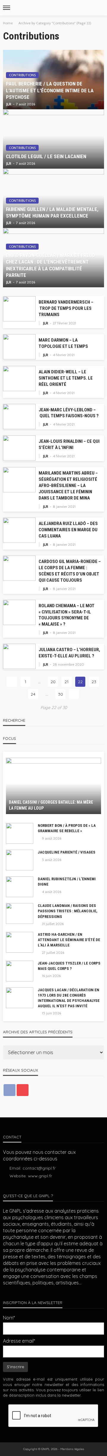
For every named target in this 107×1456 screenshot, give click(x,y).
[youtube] (22, 1090)
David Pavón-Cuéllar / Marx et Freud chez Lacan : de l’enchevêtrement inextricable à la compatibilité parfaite (50, 265)
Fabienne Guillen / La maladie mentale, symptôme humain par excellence (52, 212)
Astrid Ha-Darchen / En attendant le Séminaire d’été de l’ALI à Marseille (69, 939)
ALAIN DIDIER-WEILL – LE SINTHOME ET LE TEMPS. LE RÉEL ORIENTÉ (66, 378)
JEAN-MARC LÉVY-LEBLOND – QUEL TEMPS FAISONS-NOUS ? (69, 413)
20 (53, 681)
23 (94, 681)
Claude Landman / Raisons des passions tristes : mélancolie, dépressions (67, 911)
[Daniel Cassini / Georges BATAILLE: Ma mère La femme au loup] (53, 786)
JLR (8, 104)
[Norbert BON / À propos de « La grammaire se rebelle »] (19, 833)
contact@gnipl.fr (39, 1168)
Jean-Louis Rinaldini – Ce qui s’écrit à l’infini (69, 444)
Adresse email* (19, 1341)
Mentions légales (72, 1449)
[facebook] (9, 1090)
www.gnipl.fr (40, 1176)
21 (66, 681)
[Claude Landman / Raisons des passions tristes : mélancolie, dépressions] (19, 913)
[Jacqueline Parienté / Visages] (19, 860)
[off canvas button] (6, 7)
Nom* (9, 1318)
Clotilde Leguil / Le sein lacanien (46, 156)
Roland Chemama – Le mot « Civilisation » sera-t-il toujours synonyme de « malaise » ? (67, 615)
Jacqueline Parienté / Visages (66, 852)
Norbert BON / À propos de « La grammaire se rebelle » (67, 828)
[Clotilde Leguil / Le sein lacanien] (53, 139)
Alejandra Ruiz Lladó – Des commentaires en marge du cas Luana (68, 530)
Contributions (22, 75)
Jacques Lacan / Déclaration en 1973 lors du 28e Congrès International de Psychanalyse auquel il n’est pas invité (69, 998)
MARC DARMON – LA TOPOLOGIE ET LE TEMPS (63, 343)
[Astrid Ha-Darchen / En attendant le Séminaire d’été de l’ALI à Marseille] (19, 942)
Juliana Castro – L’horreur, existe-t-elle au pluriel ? (69, 653)
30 (60, 694)
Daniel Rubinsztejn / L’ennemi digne (67, 881)
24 (33, 694)
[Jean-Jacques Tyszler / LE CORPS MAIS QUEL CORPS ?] (19, 971)
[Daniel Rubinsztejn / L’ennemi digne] (19, 886)
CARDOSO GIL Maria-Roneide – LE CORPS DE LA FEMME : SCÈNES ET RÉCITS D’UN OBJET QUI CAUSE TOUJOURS (70, 571)
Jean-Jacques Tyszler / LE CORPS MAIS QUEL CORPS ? (69, 966)
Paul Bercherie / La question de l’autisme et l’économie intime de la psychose (50, 90)
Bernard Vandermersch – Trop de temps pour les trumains (66, 308)
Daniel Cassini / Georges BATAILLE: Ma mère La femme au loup (51, 805)
